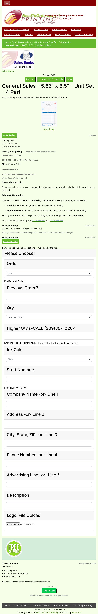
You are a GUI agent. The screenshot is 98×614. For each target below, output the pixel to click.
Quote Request (44, 34)
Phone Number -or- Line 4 (32, 454)
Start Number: (20, 369)
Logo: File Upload (23, 515)
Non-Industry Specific (45, 42)
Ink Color (15, 349)
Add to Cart (49, 590)
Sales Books (64, 42)
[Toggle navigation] (7, 3)
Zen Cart (76, 612)
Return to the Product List (50, 79)
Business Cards (41, 29)
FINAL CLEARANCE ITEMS (16, 29)
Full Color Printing (12, 34)
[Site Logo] (17, 17)
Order (12, 263)
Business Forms (59, 29)
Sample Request (63, 34)
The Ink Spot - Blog (84, 34)
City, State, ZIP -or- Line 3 (32, 434)
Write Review (9, 135)
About (7, 605)
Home (7, 42)
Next (69, 79)
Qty (10, 308)
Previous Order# (22, 287)
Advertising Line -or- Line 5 (33, 475)
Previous (30, 79)
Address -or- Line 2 (25, 414)
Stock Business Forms (22, 42)
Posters (29, 34)
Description (18, 495)
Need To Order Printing (47, 612)
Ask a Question (10, 241)
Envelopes (76, 29)
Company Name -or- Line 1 (32, 394)
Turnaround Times (41, 605)
